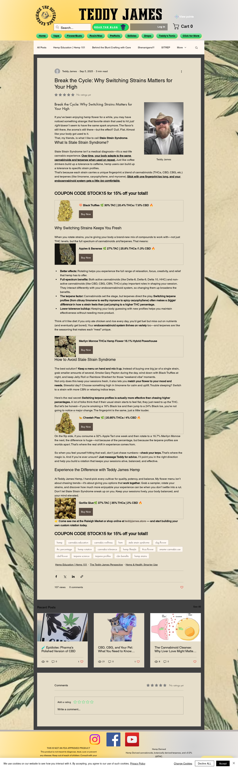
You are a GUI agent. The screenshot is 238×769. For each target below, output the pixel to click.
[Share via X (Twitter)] (64, 576)
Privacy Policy (137, 763)
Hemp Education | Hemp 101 (69, 47)
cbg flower (160, 542)
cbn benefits (123, 556)
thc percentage (64, 549)
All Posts (41, 47)
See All (197, 606)
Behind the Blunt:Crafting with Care (111, 47)
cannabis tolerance (107, 549)
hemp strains (141, 556)
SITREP (165, 47)
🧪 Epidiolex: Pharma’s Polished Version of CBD (58, 649)
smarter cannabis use (170, 549)
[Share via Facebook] (56, 576)
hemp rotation (85, 549)
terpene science (81, 556)
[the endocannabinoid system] (175, 627)
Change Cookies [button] (183, 763)
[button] (185, 26)
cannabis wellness (103, 542)
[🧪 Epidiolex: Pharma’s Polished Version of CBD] (62, 627)
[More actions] (181, 71)
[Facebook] (113, 739)
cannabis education (78, 542)
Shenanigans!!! (146, 47)
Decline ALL (204, 763)
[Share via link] (81, 576)
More (180, 47)
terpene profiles (103, 556)
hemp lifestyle (129, 549)
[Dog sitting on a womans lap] (119, 627)
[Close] (234, 763)
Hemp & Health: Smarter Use (142, 564)
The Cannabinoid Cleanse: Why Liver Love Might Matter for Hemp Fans (174, 649)
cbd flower (62, 556)
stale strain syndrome (139, 542)
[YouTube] (132, 739)
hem (120, 542)
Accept (223, 763)
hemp (59, 542)
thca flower (147, 549)
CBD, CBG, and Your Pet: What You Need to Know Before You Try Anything (115, 649)
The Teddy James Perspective (106, 564)
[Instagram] (95, 739)
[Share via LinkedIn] (73, 576)
